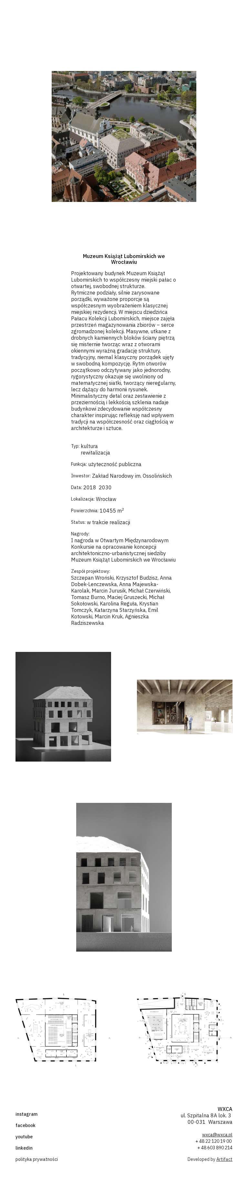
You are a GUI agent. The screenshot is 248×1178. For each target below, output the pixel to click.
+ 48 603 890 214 (214, 1148)
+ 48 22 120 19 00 (213, 1141)
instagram (26, 1114)
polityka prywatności (37, 1159)
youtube (24, 1137)
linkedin (24, 1148)
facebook (26, 1125)
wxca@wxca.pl (217, 1135)
